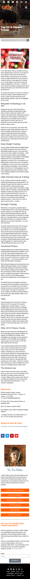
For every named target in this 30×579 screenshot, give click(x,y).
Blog (22, 571)
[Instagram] (8, 2)
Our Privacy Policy (17, 549)
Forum (13, 571)
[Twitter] (26, 2)
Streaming (10, 573)
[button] (3, 436)
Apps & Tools (19, 573)
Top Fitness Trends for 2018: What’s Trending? (14, 427)
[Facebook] (4, 2)
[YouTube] (13, 2)
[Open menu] (26, 7)
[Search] (28, 40)
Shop (17, 571)
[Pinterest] (17, 2)
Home (8, 571)
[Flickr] (22, 2)
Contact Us (20, 575)
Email (2, 554)
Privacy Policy (10, 575)
